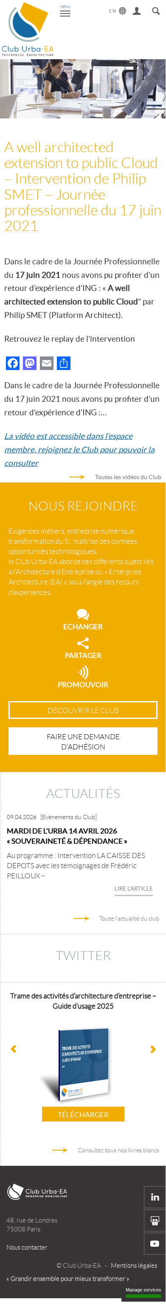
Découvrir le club (83, 710)
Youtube (155, 1243)
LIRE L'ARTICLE (134, 889)
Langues (117, 9)
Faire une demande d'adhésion (83, 742)
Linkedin (155, 1197)
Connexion (136, 9)
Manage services (143, 1289)
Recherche (156, 9)
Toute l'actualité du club (129, 918)
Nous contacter (27, 1247)
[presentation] (152, 1050)
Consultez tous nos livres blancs (118, 1150)
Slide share (155, 1220)
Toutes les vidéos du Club (128, 477)
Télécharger (83, 1114)
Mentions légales (134, 1265)
